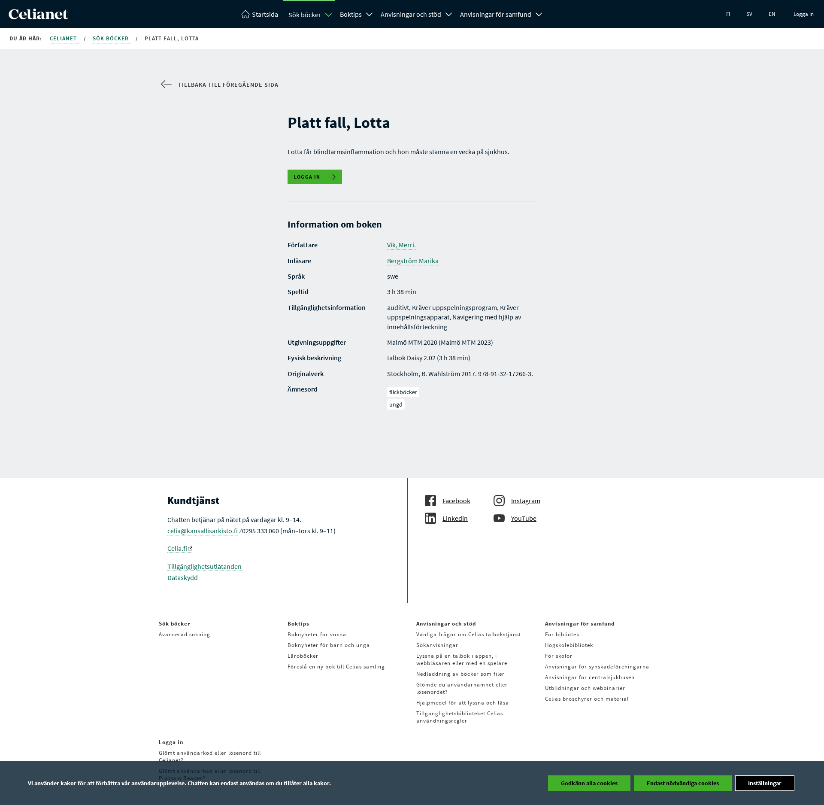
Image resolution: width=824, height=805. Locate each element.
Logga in (804, 14)
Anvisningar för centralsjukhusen (590, 677)
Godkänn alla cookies (589, 783)
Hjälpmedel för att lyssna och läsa (462, 702)
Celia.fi (177, 548)
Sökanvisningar (437, 645)
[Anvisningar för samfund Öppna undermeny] (539, 13)
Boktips (351, 14)
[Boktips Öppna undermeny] (370, 13)
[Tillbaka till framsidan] (38, 16)
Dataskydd (182, 577)
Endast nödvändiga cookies (683, 783)
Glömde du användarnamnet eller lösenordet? (462, 688)
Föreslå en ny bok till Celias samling (336, 666)
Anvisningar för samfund (495, 14)
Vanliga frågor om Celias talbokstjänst (468, 634)
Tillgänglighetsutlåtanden (204, 566)
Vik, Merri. (401, 244)
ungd (396, 404)
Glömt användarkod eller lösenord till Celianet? (210, 756)
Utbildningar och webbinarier (585, 688)
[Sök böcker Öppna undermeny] (329, 14)
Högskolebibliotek (569, 645)
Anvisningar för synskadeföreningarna (597, 666)
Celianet (64, 38)
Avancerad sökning (184, 634)
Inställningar (765, 783)
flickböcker (403, 392)
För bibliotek (562, 634)
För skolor (559, 655)
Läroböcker (303, 655)
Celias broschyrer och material (587, 698)
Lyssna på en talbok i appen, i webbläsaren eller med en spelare (461, 659)
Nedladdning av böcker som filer (460, 673)
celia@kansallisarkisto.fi (202, 530)
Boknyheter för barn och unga (329, 645)
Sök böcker (304, 14)
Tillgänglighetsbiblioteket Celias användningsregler (459, 717)
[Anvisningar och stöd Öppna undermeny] (449, 13)
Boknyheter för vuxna (317, 634)
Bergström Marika (413, 260)
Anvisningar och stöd (411, 14)
